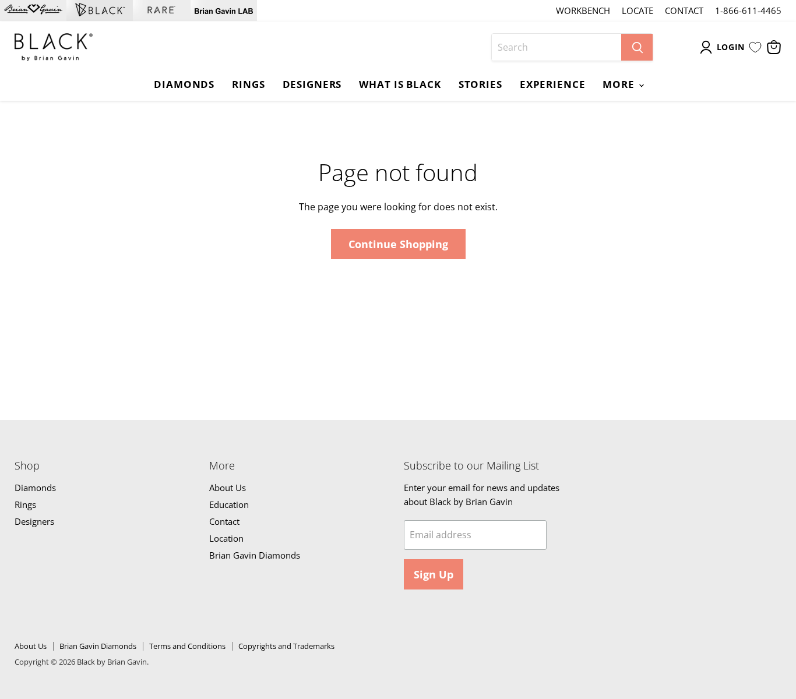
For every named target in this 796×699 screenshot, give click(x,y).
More (620, 84)
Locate (637, 11)
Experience (553, 84)
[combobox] (556, 47)
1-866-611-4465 (748, 11)
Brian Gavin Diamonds (254, 555)
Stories (480, 84)
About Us (227, 487)
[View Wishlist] (755, 47)
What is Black (400, 84)
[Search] (637, 47)
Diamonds (184, 84)
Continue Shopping (398, 244)
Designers (312, 84)
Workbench (583, 11)
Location (226, 538)
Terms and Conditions (187, 646)
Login (731, 46)
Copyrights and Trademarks (286, 646)
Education (229, 504)
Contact (684, 11)
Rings (248, 84)
